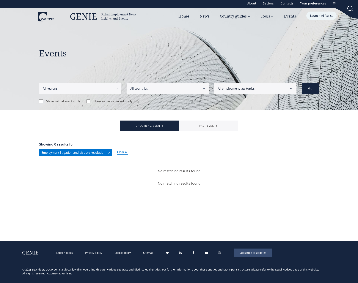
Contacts (286, 3)
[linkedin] (180, 253)
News (204, 16)
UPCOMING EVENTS (150, 125)
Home (183, 16)
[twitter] (167, 253)
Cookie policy (122, 252)
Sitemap (148, 252)
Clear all (122, 152)
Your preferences (313, 3)
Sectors (268, 3)
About (251, 3)
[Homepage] (87, 17)
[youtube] (206, 253)
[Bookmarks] (334, 3)
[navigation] (105, 253)
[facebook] (193, 253)
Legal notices (64, 252)
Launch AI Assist (321, 16)
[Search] (350, 9)
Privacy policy (93, 252)
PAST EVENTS (208, 125)
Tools (266, 16)
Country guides (234, 16)
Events (290, 16)
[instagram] (219, 253)
